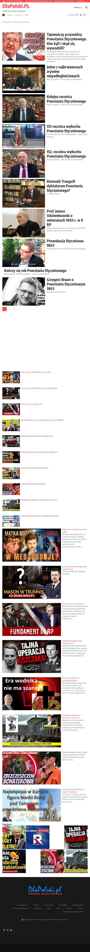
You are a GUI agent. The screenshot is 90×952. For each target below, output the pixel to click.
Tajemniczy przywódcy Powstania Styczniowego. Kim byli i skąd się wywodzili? (67, 41)
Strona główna (7, 22)
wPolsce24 (37, 908)
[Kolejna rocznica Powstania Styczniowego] (23, 108)
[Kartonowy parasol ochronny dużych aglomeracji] (14, 861)
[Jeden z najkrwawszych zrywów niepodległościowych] (23, 79)
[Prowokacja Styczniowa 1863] (23, 253)
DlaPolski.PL (16, 6)
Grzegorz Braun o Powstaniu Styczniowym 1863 (66, 284)
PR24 (58, 908)
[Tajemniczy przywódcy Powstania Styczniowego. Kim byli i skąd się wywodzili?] (23, 46)
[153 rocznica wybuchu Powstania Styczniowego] (23, 136)
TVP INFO (69, 908)
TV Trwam (36, 905)
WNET (49, 908)
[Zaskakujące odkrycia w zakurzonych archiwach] (76, 861)
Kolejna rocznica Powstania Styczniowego (66, 98)
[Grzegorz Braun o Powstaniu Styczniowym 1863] (23, 291)
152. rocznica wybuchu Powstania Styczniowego (66, 153)
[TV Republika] (37, 837)
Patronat (80, 908)
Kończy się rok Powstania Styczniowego (35, 270)
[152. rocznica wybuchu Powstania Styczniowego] (23, 163)
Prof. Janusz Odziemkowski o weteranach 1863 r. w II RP (65, 218)
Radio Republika (78, 905)
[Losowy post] (81, 15)
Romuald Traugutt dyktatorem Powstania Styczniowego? (65, 186)
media (10, 15)
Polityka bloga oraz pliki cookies (73, 912)
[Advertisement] (45, 343)
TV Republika (63, 905)
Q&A (27, 15)
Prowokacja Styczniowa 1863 (65, 243)
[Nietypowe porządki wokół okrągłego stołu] (76, 837)
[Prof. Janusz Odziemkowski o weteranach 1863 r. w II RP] (23, 223)
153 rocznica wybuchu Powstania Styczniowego (66, 128)
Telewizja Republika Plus (20, 908)
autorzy (18, 15)
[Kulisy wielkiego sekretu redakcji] (52, 861)
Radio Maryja (49, 905)
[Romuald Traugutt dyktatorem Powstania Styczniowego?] (23, 193)
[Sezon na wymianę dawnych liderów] (14, 837)
